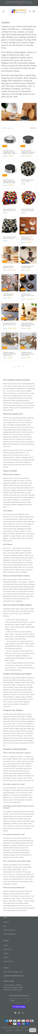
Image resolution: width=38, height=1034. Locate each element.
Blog (5, 926)
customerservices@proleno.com (14, 975)
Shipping (6, 957)
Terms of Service (8, 961)
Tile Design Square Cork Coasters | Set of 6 (27, 267)
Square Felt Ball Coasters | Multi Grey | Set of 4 (9, 237)
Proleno (8, 1027)
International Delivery (10, 934)
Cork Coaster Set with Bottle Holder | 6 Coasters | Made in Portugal (28, 325)
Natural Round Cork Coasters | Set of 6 (8, 267)
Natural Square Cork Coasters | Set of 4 (8, 294)
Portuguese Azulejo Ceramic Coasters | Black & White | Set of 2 (9, 354)
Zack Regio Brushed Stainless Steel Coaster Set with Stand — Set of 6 (10, 152)
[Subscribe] (27, 1000)
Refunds (6, 953)
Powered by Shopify (15, 1027)
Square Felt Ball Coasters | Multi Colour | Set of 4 (9, 210)
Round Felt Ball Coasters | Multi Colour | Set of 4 (27, 210)
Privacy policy (32, 1027)
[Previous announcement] (3, 3)
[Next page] (24, 366)
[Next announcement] (35, 3)
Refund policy (24, 1027)
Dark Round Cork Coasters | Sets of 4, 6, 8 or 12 (27, 295)
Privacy (6, 945)
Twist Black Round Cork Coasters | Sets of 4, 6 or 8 (9, 325)
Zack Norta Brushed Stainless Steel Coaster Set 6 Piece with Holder (9, 181)
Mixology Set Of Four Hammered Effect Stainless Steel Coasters (27, 238)
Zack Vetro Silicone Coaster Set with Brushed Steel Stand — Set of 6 (28, 152)
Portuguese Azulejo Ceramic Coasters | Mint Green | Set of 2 (27, 354)
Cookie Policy (7, 949)
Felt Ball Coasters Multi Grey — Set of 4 (27, 180)
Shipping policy (19, 1030)
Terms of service (10, 1030)
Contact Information (9, 930)
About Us (6, 922)
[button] (3, 11)
